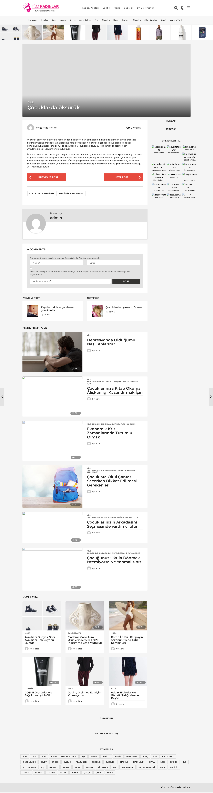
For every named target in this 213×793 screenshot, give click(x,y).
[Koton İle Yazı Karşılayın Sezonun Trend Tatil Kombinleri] (128, 616)
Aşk (83, 756)
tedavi (51, 773)
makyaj (53, 767)
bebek (94, 756)
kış (42, 767)
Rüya (116, 20)
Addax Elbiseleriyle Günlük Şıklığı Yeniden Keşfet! (126, 695)
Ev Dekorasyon (146, 8)
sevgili (26, 773)
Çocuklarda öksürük (41, 193)
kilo (184, 762)
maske (65, 767)
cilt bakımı (168, 756)
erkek (55, 762)
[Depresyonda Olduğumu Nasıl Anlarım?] (52, 352)
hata (152, 762)
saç (115, 767)
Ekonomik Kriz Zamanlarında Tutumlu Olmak (114, 424)
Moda (117, 8)
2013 (25, 756)
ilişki (162, 762)
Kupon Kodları (90, 8)
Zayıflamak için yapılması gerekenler (57, 309)
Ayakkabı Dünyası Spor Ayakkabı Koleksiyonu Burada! (40, 640)
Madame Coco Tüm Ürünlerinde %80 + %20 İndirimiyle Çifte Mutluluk (85, 640)
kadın (173, 762)
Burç (54, 20)
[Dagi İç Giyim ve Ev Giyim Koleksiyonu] (84, 671)
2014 (34, 756)
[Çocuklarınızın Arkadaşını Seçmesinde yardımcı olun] (52, 527)
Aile (97, 20)
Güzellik (128, 8)
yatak (63, 773)
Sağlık (106, 8)
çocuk (87, 773)
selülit (174, 767)
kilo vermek (29, 767)
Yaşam (63, 20)
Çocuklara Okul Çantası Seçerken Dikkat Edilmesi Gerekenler (111, 471)
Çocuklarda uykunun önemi (123, 307)
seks (162, 767)
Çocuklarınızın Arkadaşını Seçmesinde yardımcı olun (113, 517)
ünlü (110, 773)
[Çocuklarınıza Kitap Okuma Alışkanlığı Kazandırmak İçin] (52, 396)
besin (118, 756)
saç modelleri (146, 767)
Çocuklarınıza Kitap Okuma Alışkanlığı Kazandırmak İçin (112, 382)
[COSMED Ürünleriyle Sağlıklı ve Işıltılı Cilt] (41, 671)
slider (38, 773)
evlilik (67, 762)
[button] (176, 8)
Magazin (33, 20)
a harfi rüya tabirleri (64, 756)
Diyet (73, 20)
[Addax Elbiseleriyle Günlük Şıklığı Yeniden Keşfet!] (128, 671)
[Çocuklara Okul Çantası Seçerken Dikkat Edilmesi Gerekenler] (52, 486)
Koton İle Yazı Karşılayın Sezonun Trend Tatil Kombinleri (127, 640)
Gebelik (106, 20)
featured (81, 762)
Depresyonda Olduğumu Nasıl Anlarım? (111, 342)
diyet (44, 762)
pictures (103, 767)
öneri (99, 773)
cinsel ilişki (29, 762)
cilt (155, 756)
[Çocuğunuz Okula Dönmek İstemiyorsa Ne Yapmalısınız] (52, 569)
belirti (106, 756)
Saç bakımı (127, 767)
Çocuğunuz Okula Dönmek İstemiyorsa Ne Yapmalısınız (113, 553)
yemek (75, 773)
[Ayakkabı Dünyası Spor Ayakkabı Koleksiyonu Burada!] (41, 616)
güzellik (110, 762)
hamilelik (138, 762)
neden (89, 767)
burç (145, 756)
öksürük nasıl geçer (71, 193)
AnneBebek (85, 20)
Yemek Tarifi (176, 20)
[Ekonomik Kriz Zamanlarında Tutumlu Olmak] (52, 441)
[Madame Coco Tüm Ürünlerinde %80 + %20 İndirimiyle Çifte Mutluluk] (84, 616)
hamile (124, 762)
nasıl (77, 767)
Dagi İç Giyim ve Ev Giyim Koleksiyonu (85, 694)
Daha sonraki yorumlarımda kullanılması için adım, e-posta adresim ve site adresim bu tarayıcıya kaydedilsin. (80, 273)
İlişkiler (44, 20)
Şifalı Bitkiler (150, 20)
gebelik (96, 762)
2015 (44, 756)
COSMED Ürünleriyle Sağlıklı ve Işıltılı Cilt (38, 694)
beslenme (131, 756)
